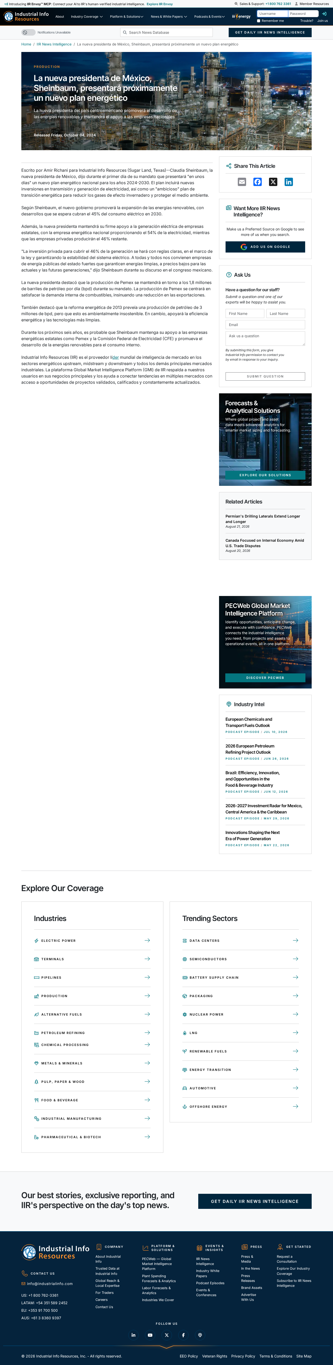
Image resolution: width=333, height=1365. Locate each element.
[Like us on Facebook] (183, 1335)
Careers (101, 1300)
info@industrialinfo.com (50, 1283)
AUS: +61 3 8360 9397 (41, 1318)
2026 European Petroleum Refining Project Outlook (250, 749)
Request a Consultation (287, 1259)
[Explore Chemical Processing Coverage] (147, 1045)
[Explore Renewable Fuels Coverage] (295, 1051)
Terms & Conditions (275, 1356)
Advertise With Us (248, 1297)
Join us (322, 21)
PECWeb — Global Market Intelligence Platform (157, 1264)
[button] (237, 3)
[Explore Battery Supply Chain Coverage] (295, 977)
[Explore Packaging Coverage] (295, 996)
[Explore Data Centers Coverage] (295, 941)
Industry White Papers (207, 1273)
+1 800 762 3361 (278, 4)
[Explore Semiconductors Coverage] (295, 959)
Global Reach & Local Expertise (107, 1283)
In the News (250, 1268)
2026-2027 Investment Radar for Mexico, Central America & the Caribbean (264, 808)
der (115, 357)
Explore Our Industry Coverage (293, 1271)
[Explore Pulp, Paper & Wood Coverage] (147, 1082)
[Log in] (324, 13)
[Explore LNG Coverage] (295, 1033)
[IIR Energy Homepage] (241, 16)
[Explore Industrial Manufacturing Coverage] (147, 1119)
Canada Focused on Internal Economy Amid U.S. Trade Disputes (265, 543)
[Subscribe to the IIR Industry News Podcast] (200, 1335)
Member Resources (314, 4)
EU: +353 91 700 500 (39, 1310)
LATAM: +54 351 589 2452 (44, 1303)
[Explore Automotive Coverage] (295, 1088)
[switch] (28, 32)
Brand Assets (251, 1288)
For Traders (104, 1293)
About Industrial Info (108, 1259)
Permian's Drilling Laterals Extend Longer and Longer (263, 519)
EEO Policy (189, 1356)
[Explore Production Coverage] (147, 996)
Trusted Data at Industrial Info (107, 1271)
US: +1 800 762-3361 (39, 1295)
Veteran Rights (214, 1356)
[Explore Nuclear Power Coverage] (295, 1014)
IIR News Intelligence (54, 44)
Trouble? (306, 21)
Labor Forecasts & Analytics (156, 1290)
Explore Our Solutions (265, 475)
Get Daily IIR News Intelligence (270, 32)
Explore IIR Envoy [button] (160, 4)
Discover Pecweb (265, 678)
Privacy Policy (243, 1356)
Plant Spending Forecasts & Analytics (159, 1278)
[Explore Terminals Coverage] (147, 959)
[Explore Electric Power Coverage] (147, 941)
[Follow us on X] (167, 1335)
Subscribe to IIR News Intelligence (294, 1283)
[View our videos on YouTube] (150, 1335)
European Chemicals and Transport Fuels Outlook (249, 722)
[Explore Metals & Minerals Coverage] (147, 1063)
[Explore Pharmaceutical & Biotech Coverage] (147, 1137)
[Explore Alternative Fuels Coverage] (147, 1014)
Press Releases (248, 1278)
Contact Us (104, 1307)
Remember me (273, 21)
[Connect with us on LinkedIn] (133, 1335)
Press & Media (247, 1259)
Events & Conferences (206, 1292)
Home (26, 44)
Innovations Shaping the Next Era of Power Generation (253, 835)
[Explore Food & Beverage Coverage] (147, 1100)
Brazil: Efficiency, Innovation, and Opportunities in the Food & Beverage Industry (253, 779)
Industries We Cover (158, 1300)
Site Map (304, 1356)
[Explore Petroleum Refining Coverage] (147, 1033)
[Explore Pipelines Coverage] (147, 977)
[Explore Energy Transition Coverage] (295, 1070)
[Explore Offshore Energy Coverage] (295, 1107)
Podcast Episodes (210, 1283)
